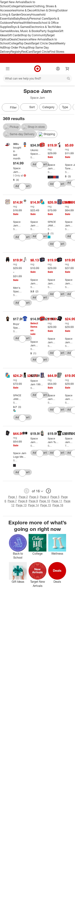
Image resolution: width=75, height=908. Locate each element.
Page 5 (55, 497)
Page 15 (45, 505)
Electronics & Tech (41, 27)
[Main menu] (8, 69)
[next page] (48, 491)
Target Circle (41, 51)
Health (22, 22)
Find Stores (57, 51)
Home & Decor (25, 10)
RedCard (27, 51)
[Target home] (37, 68)
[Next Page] (71, 108)
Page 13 (21, 505)
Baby (16, 18)
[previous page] (26, 491)
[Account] (58, 69)
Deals (13, 39)
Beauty (24, 18)
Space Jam (13, 175)
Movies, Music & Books (24, 31)
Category (48, 107)
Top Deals (25, 43)
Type (65, 107)
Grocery (26, 14)
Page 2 (23, 497)
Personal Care (38, 18)
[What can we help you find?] (37, 78)
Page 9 (33, 501)
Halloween (26, 6)
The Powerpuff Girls (67, 445)
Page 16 (57, 505)
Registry (16, 51)
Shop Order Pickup (15, 47)
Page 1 (12, 497)
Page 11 (57, 501)
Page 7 (12, 501)
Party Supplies (49, 31)
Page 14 (33, 505)
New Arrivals (39, 39)
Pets (15, 22)
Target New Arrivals (12, 2)
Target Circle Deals (43, 43)
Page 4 (44, 497)
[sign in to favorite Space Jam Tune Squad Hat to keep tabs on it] (22, 186)
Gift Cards (13, 35)
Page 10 (44, 501)
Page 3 (33, 497)
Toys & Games (20, 27)
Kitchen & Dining (46, 10)
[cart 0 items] (67, 69)
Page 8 (22, 501)
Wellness (32, 22)
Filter (13, 107)
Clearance (24, 39)
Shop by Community (33, 35)
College (14, 6)
